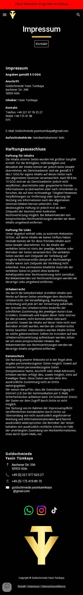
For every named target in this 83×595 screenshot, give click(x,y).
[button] (4, 14)
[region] (41, 4)
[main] (41, 31)
